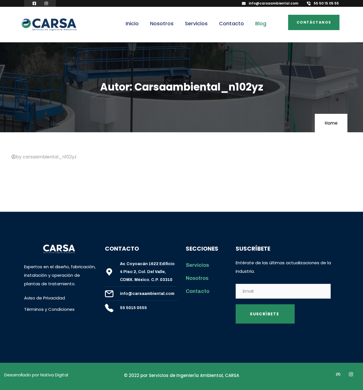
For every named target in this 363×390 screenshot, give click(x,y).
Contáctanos (314, 22)
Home (331, 123)
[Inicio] (49, 25)
